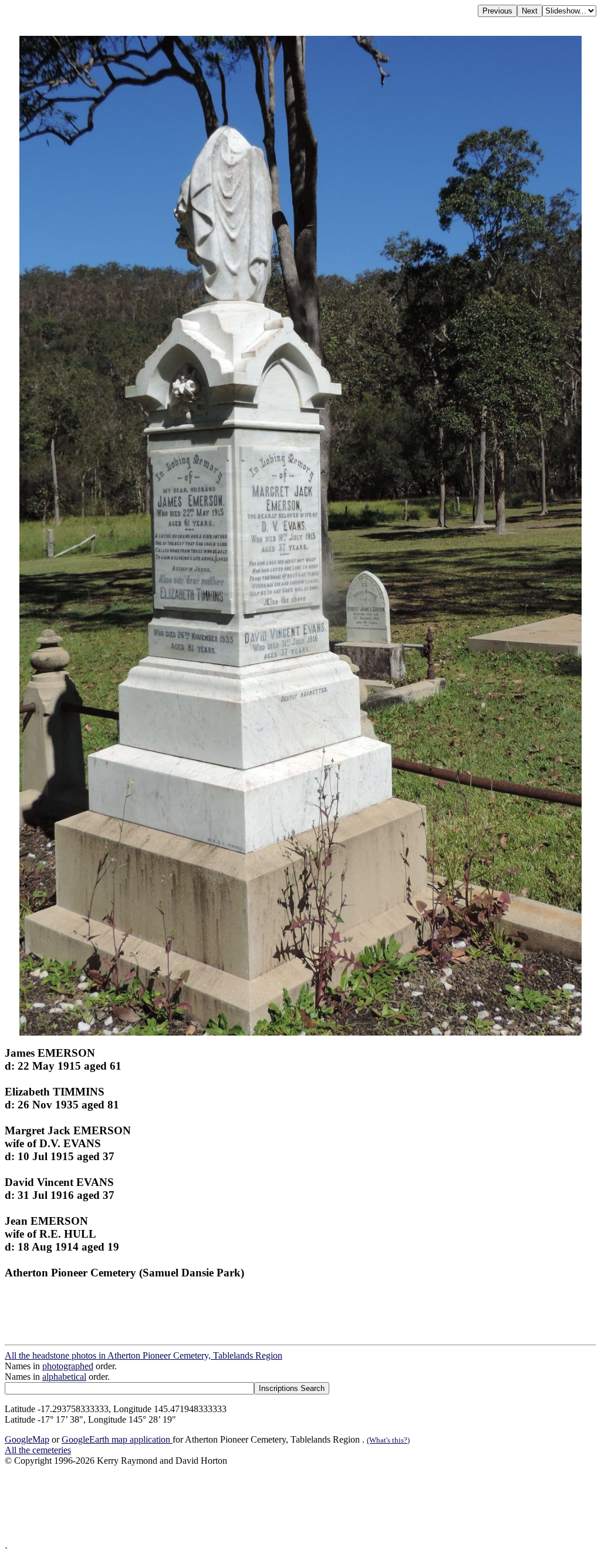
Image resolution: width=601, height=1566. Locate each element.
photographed (67, 1366)
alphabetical (64, 1377)
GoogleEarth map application (117, 1439)
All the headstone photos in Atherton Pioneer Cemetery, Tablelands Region (143, 1355)
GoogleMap (27, 1439)
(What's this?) (388, 1440)
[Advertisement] (300, 1506)
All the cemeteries (38, 1450)
